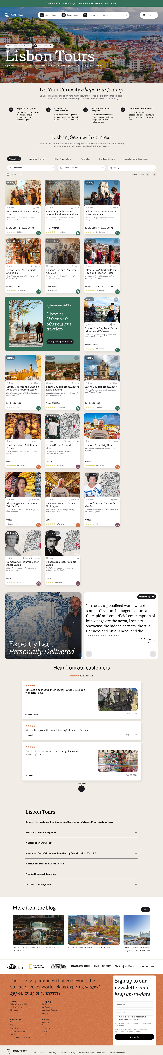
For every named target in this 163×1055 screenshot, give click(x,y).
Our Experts (46, 1007)
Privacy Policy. (119, 1025)
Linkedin (45, 1031)
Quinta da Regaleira (107, 159)
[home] (16, 17)
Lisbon (29, 46)
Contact (13, 1034)
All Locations (14, 159)
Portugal (22, 46)
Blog (11, 1022)
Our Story (45, 1004)
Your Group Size (138, 174)
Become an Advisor (17, 1031)
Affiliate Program (16, 1007)
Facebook (45, 1022)
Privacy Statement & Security (44, 1052)
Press (44, 1016)
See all (145, 909)
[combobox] (31, 168)
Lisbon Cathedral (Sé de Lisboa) (136, 159)
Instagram (46, 1028)
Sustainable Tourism (50, 1010)
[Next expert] (153, 654)
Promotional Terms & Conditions (92, 1052)
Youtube (45, 1034)
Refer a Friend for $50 (18, 1004)
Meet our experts (146, 597)
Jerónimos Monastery (37, 159)
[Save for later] (37, 183)
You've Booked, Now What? (20, 1037)
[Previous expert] (89, 654)
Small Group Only (16, 174)
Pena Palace (85, 159)
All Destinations (11, 46)
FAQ (11, 1025)
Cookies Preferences (117, 1052)
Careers (45, 1013)
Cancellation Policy (67, 1052)
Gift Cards (14, 1010)
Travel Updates (16, 1028)
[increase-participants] (154, 174)
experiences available (43, 46)
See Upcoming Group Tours (60, 341)
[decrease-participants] (147, 174)
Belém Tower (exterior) (63, 159)
